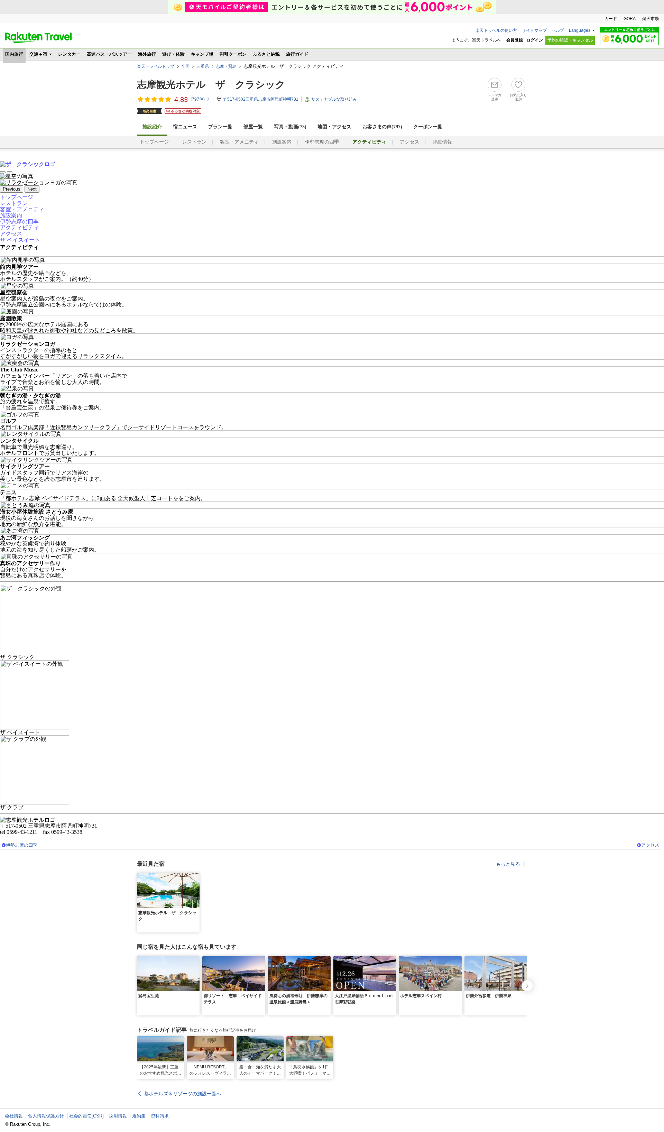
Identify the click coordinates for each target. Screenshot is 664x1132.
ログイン (534, 40)
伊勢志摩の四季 (322, 142)
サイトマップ (534, 30)
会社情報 (14, 1116)
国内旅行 (14, 54)
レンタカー (69, 54)
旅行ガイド (297, 54)
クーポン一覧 (427, 126)
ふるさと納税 (266, 54)
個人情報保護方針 (46, 1116)
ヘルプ (558, 30)
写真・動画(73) (290, 126)
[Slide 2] (9, 172)
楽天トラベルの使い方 (496, 30)
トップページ (154, 142)
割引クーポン (233, 54)
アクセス (409, 142)
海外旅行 (147, 54)
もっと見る (508, 864)
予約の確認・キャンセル (570, 40)
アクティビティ (19, 227)
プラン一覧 (220, 126)
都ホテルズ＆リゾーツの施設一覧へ (182, 1093)
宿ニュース (185, 126)
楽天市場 (650, 18)
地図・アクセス (334, 126)
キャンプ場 (202, 54)
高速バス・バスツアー (109, 54)
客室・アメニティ (239, 142)
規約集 (139, 1116)
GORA (630, 18)
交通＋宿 (38, 54)
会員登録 (514, 40)
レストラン (194, 142)
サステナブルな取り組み (334, 99)
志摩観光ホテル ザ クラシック (211, 84)
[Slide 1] (3, 172)
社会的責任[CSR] (86, 1116)
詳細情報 (442, 142)
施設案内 (282, 142)
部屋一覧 (253, 126)
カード (611, 18)
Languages (579, 30)
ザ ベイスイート (20, 240)
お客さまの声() (382, 126)
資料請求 (160, 1116)
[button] (195, 877)
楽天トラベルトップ (155, 66)
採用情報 (118, 1116)
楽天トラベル (38, 37)
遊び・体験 (173, 54)
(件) (198, 99)
